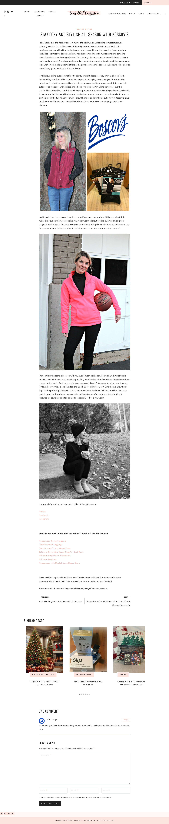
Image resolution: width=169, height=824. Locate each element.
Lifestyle (39, 12)
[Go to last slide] (27, 659)
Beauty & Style (116, 13)
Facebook (43, 515)
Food (132, 13)
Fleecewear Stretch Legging (52, 541)
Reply (126, 720)
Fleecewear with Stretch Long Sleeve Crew (59, 563)
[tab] (79, 694)
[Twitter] (12, 12)
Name (43, 790)
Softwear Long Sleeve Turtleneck (54, 555)
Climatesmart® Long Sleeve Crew (55, 548)
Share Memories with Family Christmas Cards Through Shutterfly (108, 601)
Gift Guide (37, 674)
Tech (141, 13)
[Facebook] (4, 12)
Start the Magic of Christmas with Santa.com (60, 599)
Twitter (42, 511)
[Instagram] (8, 12)
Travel (52, 12)
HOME (27, 12)
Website (106, 790)
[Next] (141, 659)
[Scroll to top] (161, 819)
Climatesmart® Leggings (50, 544)
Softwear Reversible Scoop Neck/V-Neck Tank (61, 552)
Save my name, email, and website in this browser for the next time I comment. (76, 797)
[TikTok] (4, 15)
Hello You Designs (105, 820)
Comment (45, 755)
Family (40, 15)
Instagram (44, 519)
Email (74, 790)
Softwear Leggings (47, 559)
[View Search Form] (164, 13)
